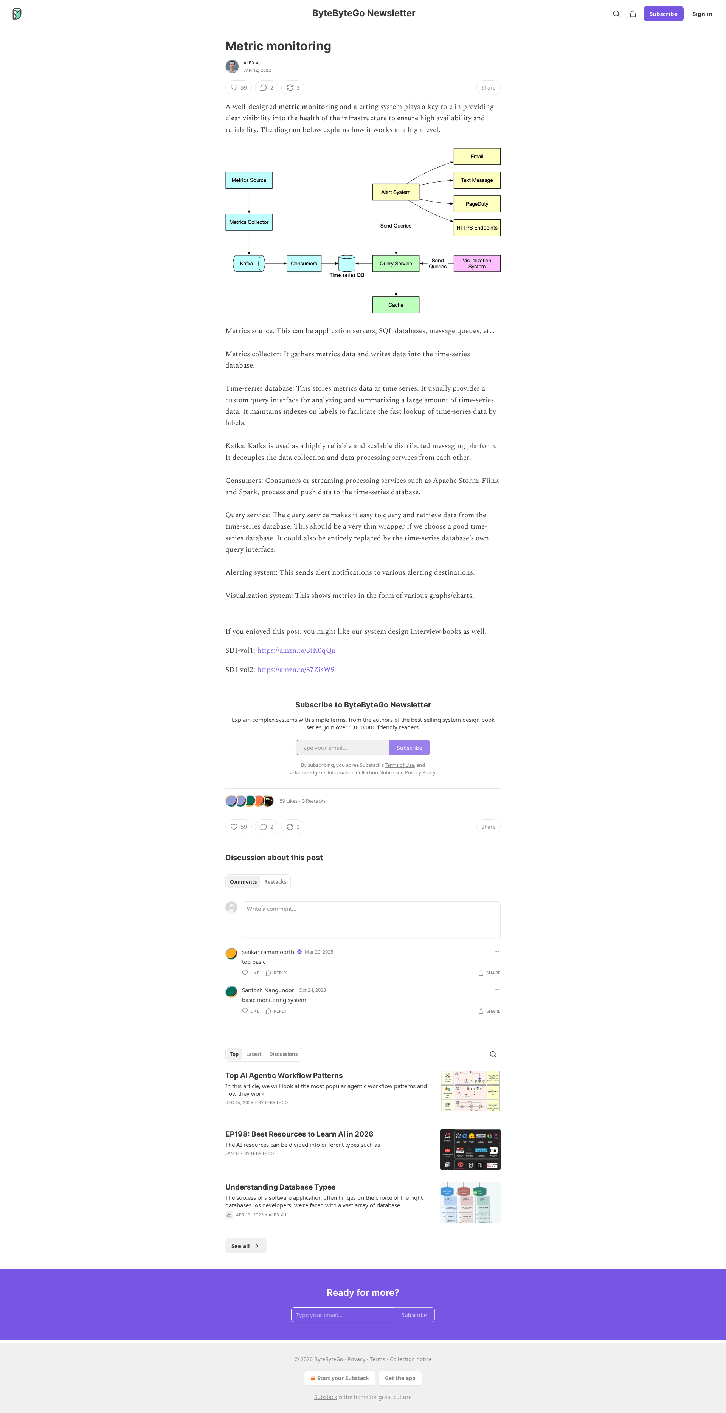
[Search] (616, 13)
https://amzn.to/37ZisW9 (296, 669)
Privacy (356, 1359)
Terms (377, 1359)
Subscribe (664, 13)
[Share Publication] (633, 13)
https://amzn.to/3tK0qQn (296, 650)
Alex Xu (252, 62)
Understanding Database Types (280, 1187)
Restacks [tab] (275, 881)
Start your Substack (343, 1378)
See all (240, 1246)
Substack (325, 1397)
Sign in (702, 13)
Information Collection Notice (360, 772)
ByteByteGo (273, 1102)
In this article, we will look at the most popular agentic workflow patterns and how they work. (326, 1089)
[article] (363, 1094)
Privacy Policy (420, 772)
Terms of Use (399, 765)
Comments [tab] (243, 881)
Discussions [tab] (283, 1054)
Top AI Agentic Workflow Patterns (284, 1075)
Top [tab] (234, 1054)
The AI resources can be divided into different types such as (302, 1144)
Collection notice (411, 1359)
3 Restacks (314, 800)
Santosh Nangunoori (269, 990)
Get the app (400, 1378)
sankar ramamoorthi (269, 951)
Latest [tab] (254, 1054)
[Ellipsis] (497, 951)
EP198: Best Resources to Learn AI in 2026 (299, 1134)
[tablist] (258, 881)
